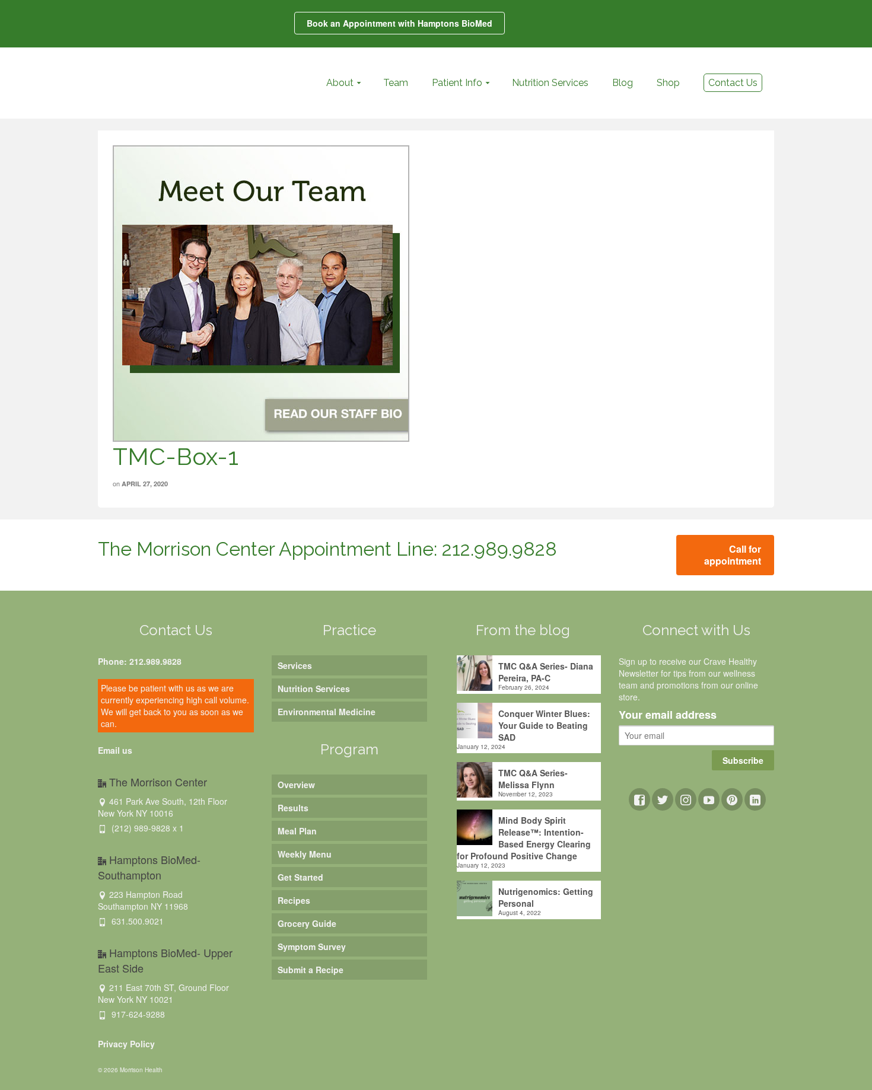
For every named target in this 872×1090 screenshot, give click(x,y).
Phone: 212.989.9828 (140, 661)
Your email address (668, 715)
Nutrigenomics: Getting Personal (545, 897)
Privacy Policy (126, 1044)
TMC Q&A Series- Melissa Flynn (533, 779)
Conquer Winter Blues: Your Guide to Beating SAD (544, 725)
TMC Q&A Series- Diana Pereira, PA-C (545, 672)
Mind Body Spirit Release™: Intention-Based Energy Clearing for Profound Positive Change (524, 838)
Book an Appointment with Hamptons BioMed (399, 23)
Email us (115, 750)
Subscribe (743, 760)
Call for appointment (732, 555)
